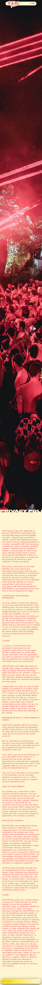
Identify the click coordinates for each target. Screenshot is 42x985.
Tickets (9, 981)
